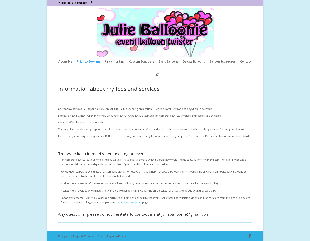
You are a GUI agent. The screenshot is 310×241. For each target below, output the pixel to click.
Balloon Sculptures (223, 61)
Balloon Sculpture (131, 202)
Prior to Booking (88, 61)
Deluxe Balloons (194, 61)
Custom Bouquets (141, 61)
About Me (65, 61)
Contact (246, 61)
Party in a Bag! (114, 61)
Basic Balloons (168, 61)
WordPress (119, 236)
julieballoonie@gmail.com (185, 214)
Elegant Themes (84, 236)
